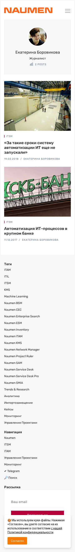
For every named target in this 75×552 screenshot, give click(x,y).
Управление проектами (20, 422)
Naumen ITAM (13, 336)
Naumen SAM (13, 363)
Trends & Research (16, 389)
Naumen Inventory (16, 329)
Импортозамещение (18, 403)
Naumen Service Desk (19, 369)
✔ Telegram (12, 471)
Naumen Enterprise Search (22, 316)
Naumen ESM (13, 323)
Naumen (9, 438)
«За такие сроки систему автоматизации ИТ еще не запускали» (29, 147)
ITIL (6, 276)
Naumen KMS (13, 343)
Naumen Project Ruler (18, 356)
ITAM (7, 270)
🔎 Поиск (10, 478)
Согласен (17, 540)
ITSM (9, 136)
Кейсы (8, 409)
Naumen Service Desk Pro (21, 376)
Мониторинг (13, 416)
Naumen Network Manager (22, 349)
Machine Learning (16, 296)
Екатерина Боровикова (42, 158)
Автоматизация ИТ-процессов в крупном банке (35, 231)
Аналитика (12, 396)
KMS (7, 290)
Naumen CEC (12, 310)
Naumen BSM (13, 303)
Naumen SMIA (13, 383)
